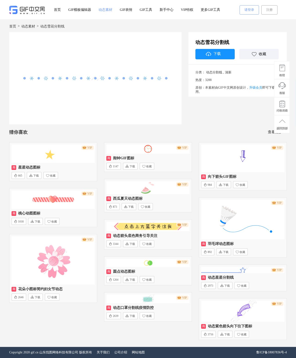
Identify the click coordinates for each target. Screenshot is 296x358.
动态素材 (105, 10)
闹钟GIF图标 (123, 158)
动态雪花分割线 (52, 26)
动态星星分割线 (221, 277)
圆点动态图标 (124, 271)
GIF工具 (146, 10)
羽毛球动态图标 (221, 244)
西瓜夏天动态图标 (128, 198)
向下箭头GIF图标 (222, 176)
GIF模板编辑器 (79, 10)
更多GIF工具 (210, 10)
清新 (228, 72)
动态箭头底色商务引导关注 (135, 236)
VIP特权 (187, 10)
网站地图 (138, 352)
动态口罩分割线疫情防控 (133, 308)
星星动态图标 (29, 167)
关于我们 (103, 352)
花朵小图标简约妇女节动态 (40, 289)
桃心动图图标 (29, 213)
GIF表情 (126, 10)
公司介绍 (120, 352)
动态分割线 (214, 72)
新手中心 (166, 10)
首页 (57, 10)
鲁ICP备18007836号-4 (271, 352)
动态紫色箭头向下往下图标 (230, 326)
